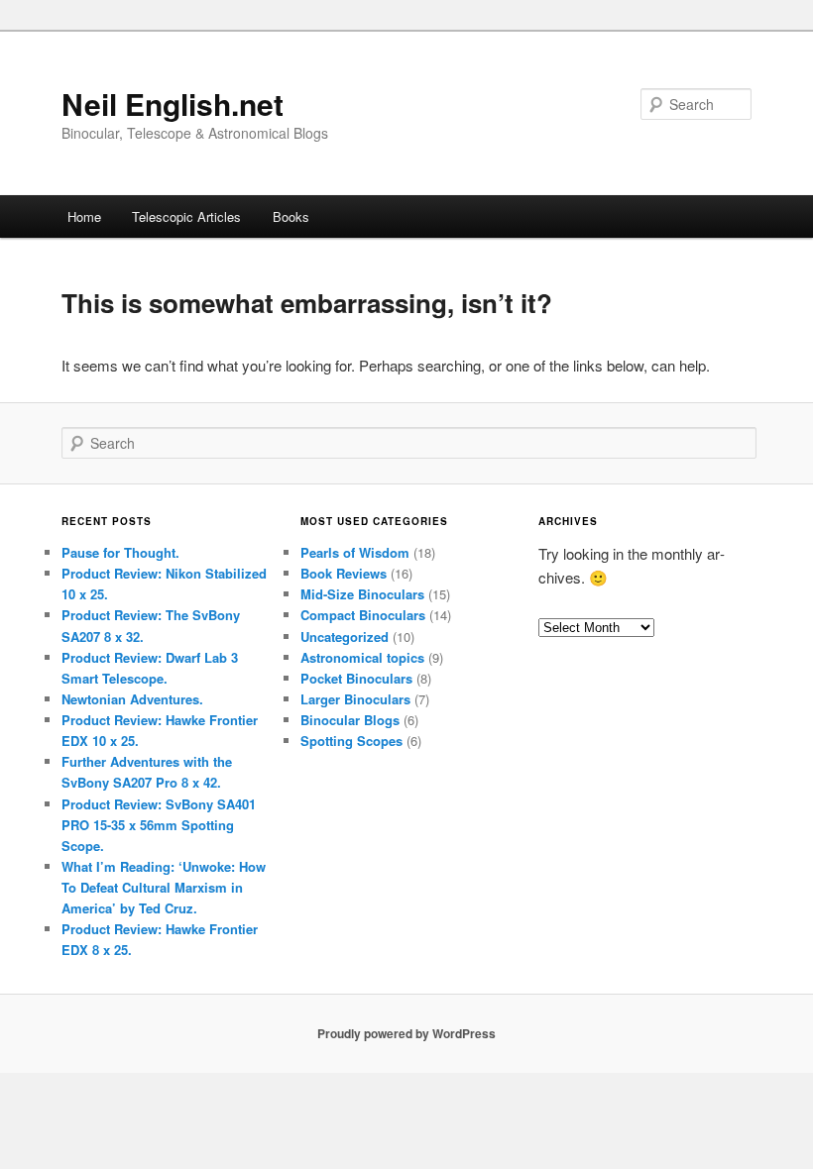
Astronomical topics (362, 657)
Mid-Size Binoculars (362, 593)
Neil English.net (172, 103)
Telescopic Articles (186, 216)
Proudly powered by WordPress (406, 1033)
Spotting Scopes (351, 740)
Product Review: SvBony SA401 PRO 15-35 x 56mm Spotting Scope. (158, 825)
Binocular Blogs (350, 719)
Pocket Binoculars (356, 678)
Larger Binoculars (355, 699)
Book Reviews (343, 573)
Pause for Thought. (120, 552)
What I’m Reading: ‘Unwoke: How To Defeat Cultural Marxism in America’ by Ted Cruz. (163, 887)
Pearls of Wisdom (354, 552)
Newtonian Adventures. (132, 699)
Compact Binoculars (362, 614)
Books (291, 216)
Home (84, 216)
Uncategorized (344, 636)
